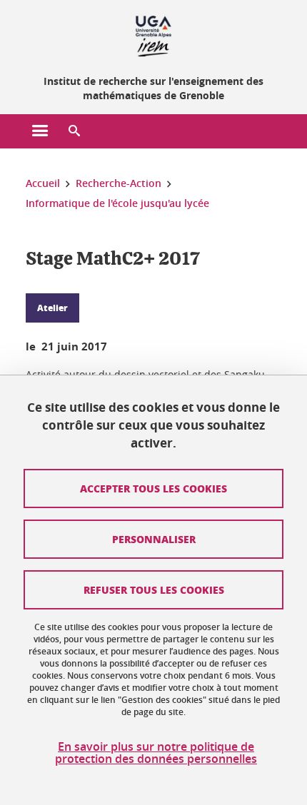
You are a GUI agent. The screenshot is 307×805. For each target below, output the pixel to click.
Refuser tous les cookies (154, 589)
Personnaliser (154, 539)
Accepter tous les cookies (153, 488)
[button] (74, 131)
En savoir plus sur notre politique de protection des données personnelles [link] (156, 753)
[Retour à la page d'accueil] (153, 34)
